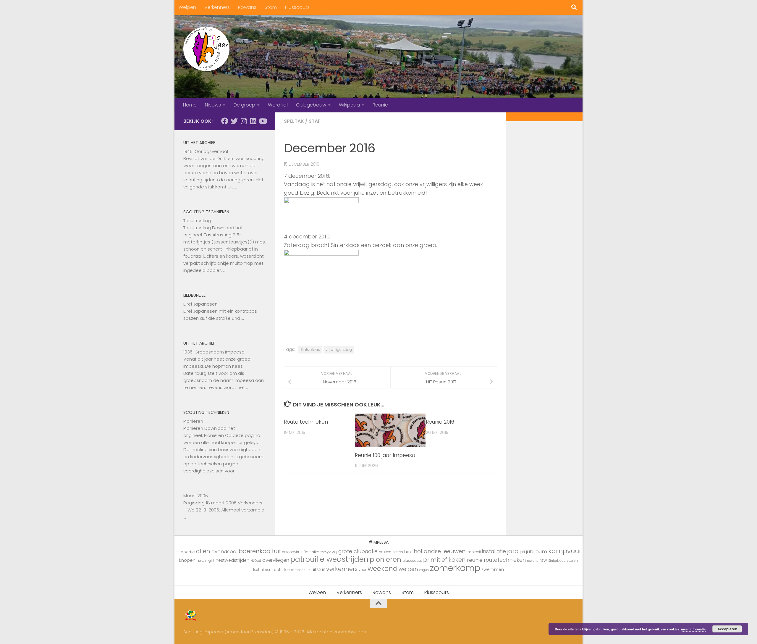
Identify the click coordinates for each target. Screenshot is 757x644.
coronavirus (292, 552)
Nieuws (213, 104)
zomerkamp (455, 568)
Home (190, 104)
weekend (382, 568)
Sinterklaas (310, 349)
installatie (494, 551)
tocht (278, 569)
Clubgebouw (311, 104)
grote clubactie (358, 551)
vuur (362, 569)
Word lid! (278, 104)
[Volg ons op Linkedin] (253, 121)
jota (513, 551)
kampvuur (564, 551)
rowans (532, 561)
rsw (543, 560)
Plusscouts (297, 7)
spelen (572, 560)
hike (408, 552)
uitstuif (318, 569)
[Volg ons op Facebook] (224, 121)
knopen (187, 560)
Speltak (294, 121)
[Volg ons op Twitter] (234, 121)
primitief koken (444, 560)
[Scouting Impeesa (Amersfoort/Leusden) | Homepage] (206, 49)
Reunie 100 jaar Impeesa (385, 455)
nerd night (205, 560)
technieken (262, 569)
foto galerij (329, 552)
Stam (271, 7)
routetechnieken (505, 560)
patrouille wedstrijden (329, 559)
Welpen (187, 7)
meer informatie (693, 629)
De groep (244, 104)
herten (397, 552)
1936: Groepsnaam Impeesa (214, 352)
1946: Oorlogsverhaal (205, 151)
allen (203, 551)
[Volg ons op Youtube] (262, 121)
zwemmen (492, 569)
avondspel (224, 551)
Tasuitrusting (197, 220)
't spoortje (185, 551)
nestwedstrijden (232, 560)
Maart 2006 (195, 496)
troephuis (302, 570)
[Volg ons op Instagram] (243, 121)
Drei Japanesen (200, 304)
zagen (424, 570)
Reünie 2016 (440, 421)
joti (522, 552)
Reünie (380, 104)
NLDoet (255, 561)
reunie (475, 560)
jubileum (536, 551)
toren (289, 569)
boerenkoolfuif (260, 551)
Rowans (247, 7)
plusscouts (412, 560)
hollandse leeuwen (439, 551)
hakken (385, 552)
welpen (408, 569)
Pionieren (193, 421)
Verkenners (217, 7)
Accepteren (727, 629)
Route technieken (306, 421)
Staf (315, 121)
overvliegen (275, 560)
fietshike (311, 552)
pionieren (385, 559)
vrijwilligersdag (339, 349)
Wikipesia (349, 104)
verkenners (342, 569)
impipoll (474, 552)
